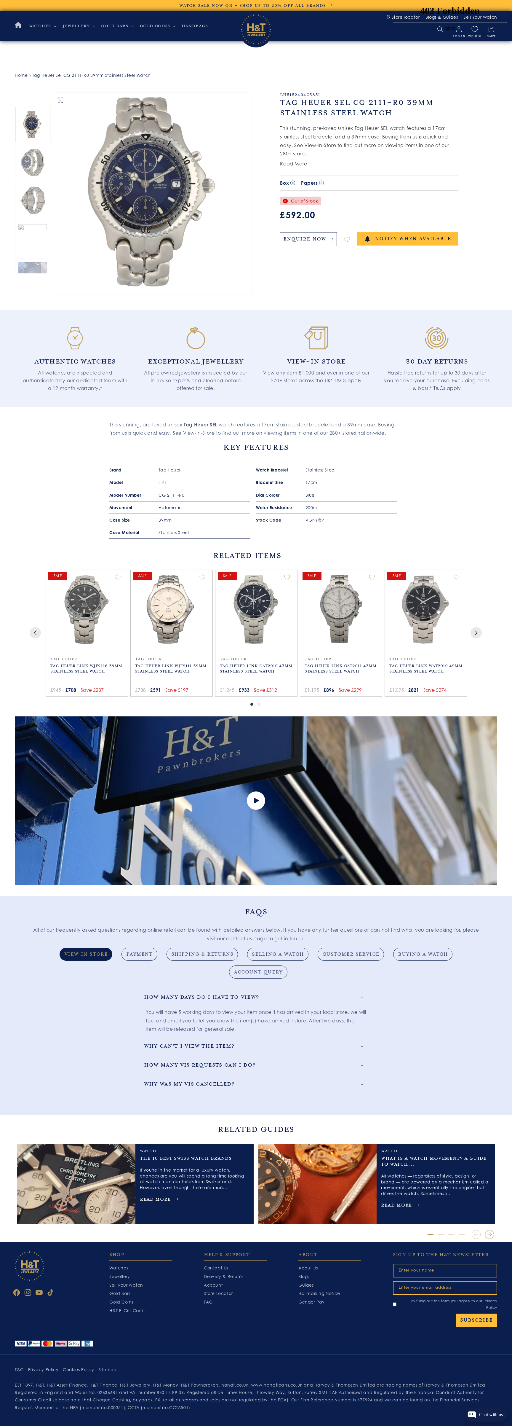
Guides (306, 1285)
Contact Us (216, 1267)
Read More (293, 164)
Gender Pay (311, 1301)
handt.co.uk (235, 1384)
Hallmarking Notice (319, 1293)
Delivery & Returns (224, 1276)
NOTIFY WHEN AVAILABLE (413, 238)
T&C (19, 1369)
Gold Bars (119, 1293)
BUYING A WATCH (423, 954)
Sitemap (108, 1369)
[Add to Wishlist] (347, 239)
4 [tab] (462, 1234)
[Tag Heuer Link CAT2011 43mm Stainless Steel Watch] (341, 609)
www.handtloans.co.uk (277, 1384)
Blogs (303, 1276)
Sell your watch (126, 1285)
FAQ (208, 1301)
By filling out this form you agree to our (454, 1304)
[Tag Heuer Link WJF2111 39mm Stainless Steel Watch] (172, 609)
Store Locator (218, 1293)
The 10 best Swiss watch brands (186, 1158)
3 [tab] (451, 1234)
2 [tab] (441, 1234)
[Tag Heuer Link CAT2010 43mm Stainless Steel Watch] (256, 609)
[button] (42, 26)
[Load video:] (256, 800)
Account (213, 1285)
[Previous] (35, 632)
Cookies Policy (78, 1369)
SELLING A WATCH (278, 954)
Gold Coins (121, 1301)
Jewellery (119, 1276)
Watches (118, 1267)
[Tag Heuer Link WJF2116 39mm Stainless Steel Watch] (87, 609)
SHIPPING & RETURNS (202, 954)
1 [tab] (430, 1234)
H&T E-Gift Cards (127, 1310)
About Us (308, 1267)
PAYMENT (139, 954)
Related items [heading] (247, 555)
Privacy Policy (43, 1369)
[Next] (476, 632)
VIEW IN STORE (86, 954)
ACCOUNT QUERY (258, 972)
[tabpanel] (75, 355)
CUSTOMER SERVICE (350, 954)
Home (21, 75)
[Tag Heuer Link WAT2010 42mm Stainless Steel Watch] (426, 609)
